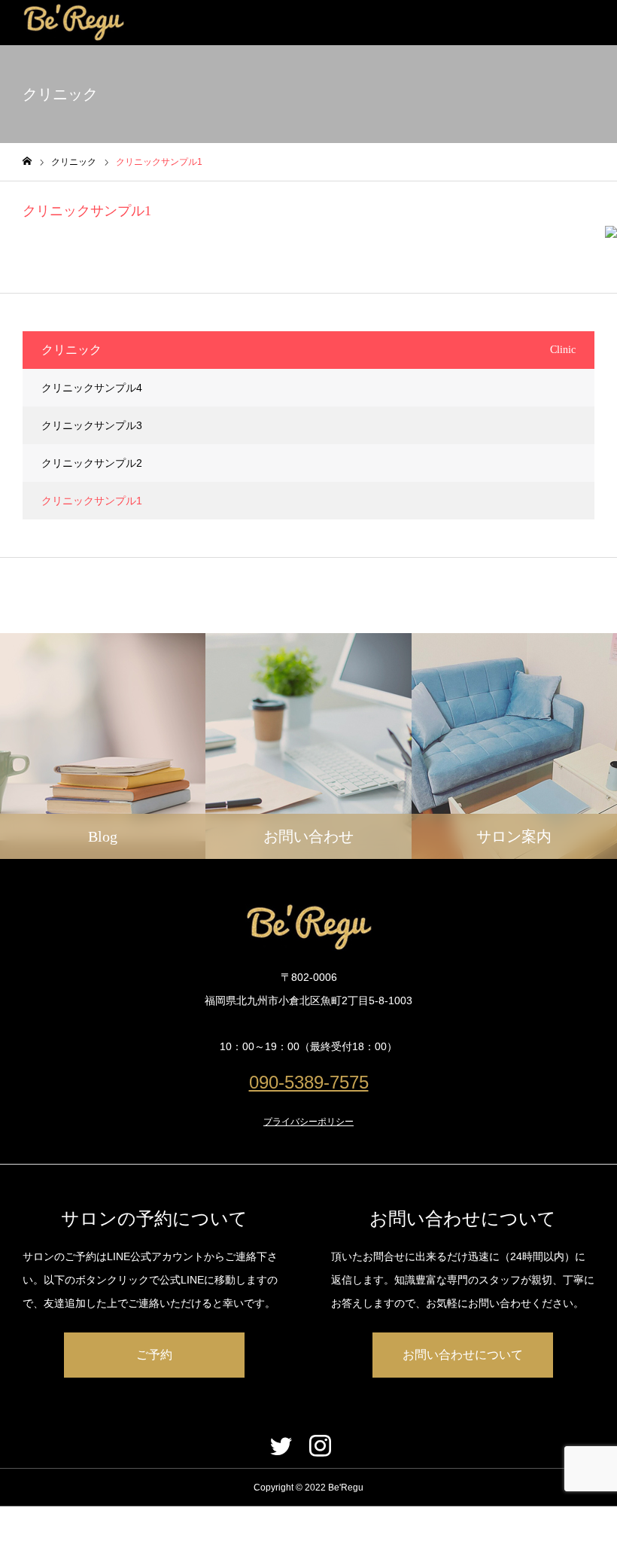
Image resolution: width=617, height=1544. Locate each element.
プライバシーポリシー (308, 1121)
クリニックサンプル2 (91, 463)
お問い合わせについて (463, 1354)
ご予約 (154, 1354)
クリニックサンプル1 (91, 501)
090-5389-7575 (309, 1082)
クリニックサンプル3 (91, 425)
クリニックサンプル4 (91, 388)
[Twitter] (280, 1445)
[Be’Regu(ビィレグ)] (73, 22)
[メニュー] (594, 22)
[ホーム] (27, 161)
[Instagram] (319, 1445)
